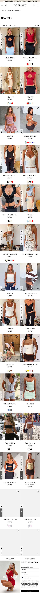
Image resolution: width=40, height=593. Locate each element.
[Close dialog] (38, 562)
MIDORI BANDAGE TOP (30, 364)
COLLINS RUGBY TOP (30, 293)
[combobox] (23, 578)
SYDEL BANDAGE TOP (30, 58)
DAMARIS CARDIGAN (10, 254)
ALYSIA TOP (10, 364)
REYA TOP (10, 293)
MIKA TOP (10, 136)
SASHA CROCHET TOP (10, 215)
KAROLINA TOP (30, 559)
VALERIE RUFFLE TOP (10, 404)
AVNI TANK (10, 329)
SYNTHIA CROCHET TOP (30, 254)
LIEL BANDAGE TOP (10, 482)
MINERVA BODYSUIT (30, 136)
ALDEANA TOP (30, 329)
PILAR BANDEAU (10, 443)
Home (2, 10)
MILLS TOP (10, 97)
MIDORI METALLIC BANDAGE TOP (30, 483)
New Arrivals (10, 10)
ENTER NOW (30, 590)
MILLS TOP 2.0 (10, 58)
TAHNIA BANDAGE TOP (10, 520)
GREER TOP (30, 404)
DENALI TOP (10, 559)
